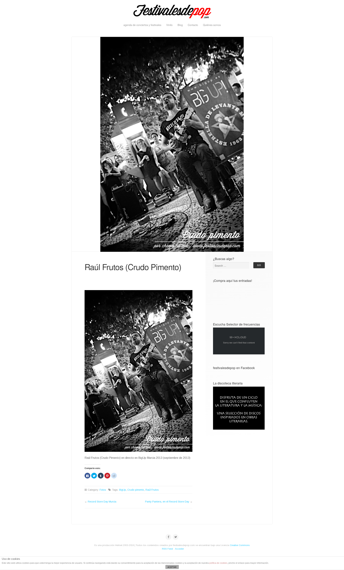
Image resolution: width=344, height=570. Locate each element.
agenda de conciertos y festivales (142, 25)
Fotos (103, 489)
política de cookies (218, 563)
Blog (180, 25)
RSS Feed (167, 548)
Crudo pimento (135, 489)
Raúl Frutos (152, 489)
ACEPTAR (172, 567)
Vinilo (169, 25)
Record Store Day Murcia (102, 501)
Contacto (193, 25)
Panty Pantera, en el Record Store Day (167, 501)
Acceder (179, 548)
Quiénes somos (212, 25)
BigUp (122, 489)
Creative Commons (240, 545)
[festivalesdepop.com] (172, 10)
